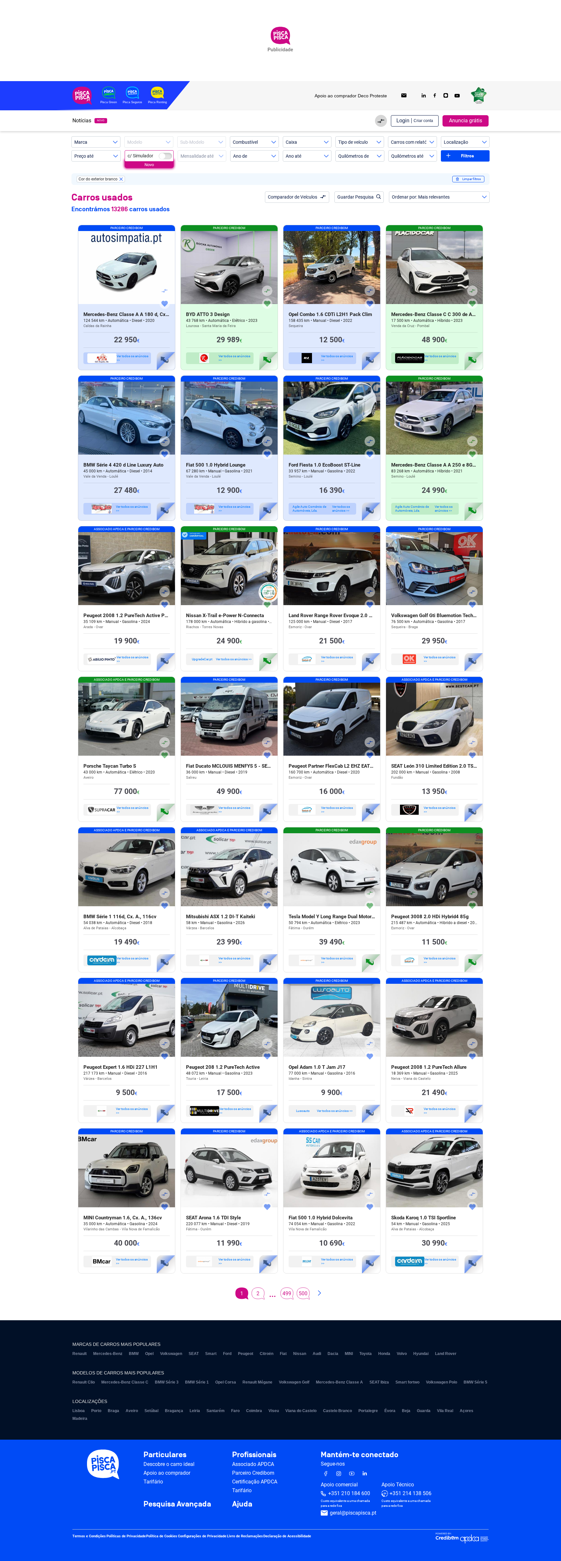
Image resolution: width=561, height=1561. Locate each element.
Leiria (195, 1411)
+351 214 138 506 (410, 1493)
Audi (317, 1353)
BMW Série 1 (197, 1382)
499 (286, 1293)
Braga (113, 1411)
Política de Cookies (161, 1536)
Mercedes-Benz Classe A (339, 1382)
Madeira (79, 1418)
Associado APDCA (253, 1464)
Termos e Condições (89, 1536)
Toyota (365, 1353)
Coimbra (254, 1411)
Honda (384, 1353)
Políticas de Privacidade (126, 1536)
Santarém (215, 1411)
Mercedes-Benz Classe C (124, 1382)
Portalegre (368, 1411)
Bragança (174, 1411)
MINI (349, 1353)
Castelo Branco (337, 1411)
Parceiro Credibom (253, 1473)
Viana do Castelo (301, 1411)
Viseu (273, 1411)
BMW (134, 1353)
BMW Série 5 (475, 1382)
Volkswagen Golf (294, 1382)
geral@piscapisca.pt (353, 1513)
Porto (96, 1411)
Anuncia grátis (465, 120)
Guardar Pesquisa (355, 197)
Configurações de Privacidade (202, 1536)
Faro (235, 1411)
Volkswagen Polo (441, 1382)
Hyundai (421, 1353)
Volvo (402, 1353)
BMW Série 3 (167, 1382)
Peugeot (245, 1353)
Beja (406, 1411)
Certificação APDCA (254, 1482)
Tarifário (153, 1482)
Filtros (467, 156)
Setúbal (151, 1411)
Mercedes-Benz (107, 1353)
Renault (79, 1353)
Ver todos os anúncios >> (132, 358)
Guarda (423, 1411)
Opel (149, 1353)
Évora (389, 1411)
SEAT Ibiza (379, 1382)
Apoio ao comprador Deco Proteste (351, 95)
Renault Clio (83, 1382)
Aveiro (132, 1411)
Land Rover (445, 1353)
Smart (211, 1353)
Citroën (266, 1353)
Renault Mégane (257, 1382)
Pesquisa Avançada (177, 1504)
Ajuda (242, 1504)
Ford (227, 1353)
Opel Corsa (225, 1382)
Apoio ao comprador (166, 1473)
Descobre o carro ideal (168, 1464)
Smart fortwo (407, 1382)
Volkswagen (171, 1353)
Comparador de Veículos (292, 197)
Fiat (283, 1353)
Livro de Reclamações (245, 1536)
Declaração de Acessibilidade (287, 1536)
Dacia (333, 1353)
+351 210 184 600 (349, 1493)
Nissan (299, 1353)
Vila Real (445, 1411)
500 (303, 1293)
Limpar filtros (471, 179)
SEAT (194, 1353)
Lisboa (78, 1411)
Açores (466, 1411)
